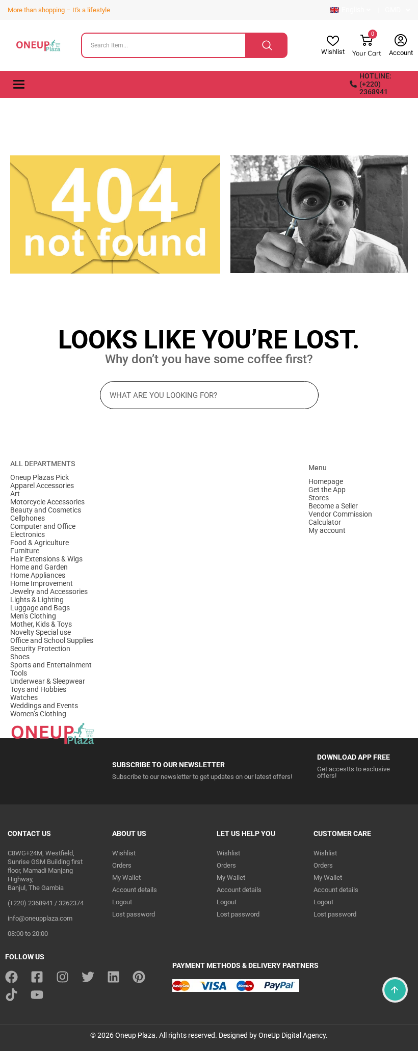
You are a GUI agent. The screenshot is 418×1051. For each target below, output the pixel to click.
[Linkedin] (113, 977)
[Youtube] (37, 994)
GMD (393, 10)
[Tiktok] (11, 994)
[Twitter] (88, 977)
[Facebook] (11, 977)
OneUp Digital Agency (292, 1035)
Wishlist (333, 52)
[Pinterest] (139, 977)
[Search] (267, 45)
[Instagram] (62, 977)
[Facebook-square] (37, 977)
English (353, 10)
